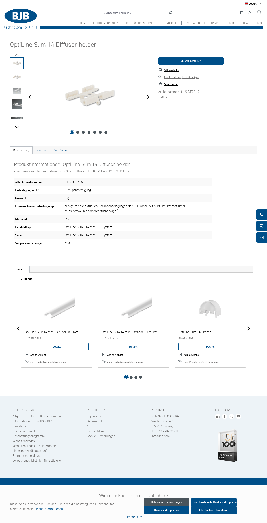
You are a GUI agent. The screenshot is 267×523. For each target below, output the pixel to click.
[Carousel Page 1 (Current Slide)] (126, 377)
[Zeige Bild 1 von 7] (72, 132)
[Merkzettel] (241, 12)
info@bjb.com (160, 436)
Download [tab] (41, 150)
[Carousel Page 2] (131, 377)
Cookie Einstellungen (101, 436)
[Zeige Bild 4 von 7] (89, 132)
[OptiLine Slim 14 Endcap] (210, 309)
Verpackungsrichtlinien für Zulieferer (37, 461)
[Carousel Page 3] (135, 377)
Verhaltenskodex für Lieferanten (34, 446)
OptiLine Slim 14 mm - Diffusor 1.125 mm (129, 332)
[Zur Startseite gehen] (22, 19)
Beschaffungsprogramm (29, 436)
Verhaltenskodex (24, 441)
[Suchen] (170, 13)
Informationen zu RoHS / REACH (34, 421)
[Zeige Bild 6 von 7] (100, 132)
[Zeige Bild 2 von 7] (77, 132)
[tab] (21, 150)
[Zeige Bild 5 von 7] (94, 132)
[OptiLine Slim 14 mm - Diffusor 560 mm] (57, 309)
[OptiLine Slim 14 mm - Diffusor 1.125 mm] (133, 309)
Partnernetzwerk (24, 431)
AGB (90, 426)
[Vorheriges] (30, 96)
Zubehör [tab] (22, 269)
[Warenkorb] (259, 12)
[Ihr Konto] (250, 12)
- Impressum (133, 517)
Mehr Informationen (49, 509)
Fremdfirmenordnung (27, 456)
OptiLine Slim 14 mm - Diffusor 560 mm (51, 332)
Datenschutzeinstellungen (166, 502)
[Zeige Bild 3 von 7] (83, 132)
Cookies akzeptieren (166, 510)
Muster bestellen (191, 61)
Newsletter (20, 426)
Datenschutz (95, 421)
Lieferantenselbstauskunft (30, 451)
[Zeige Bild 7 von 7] (105, 132)
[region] (80, 96)
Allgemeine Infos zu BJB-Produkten (37, 416)
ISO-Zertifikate (97, 431)
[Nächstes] (148, 96)
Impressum (94, 416)
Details (56, 346)
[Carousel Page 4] (140, 377)
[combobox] (134, 13)
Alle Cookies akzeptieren (214, 510)
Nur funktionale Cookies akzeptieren (215, 502)
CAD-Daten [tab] (60, 150)
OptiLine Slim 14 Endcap (194, 332)
